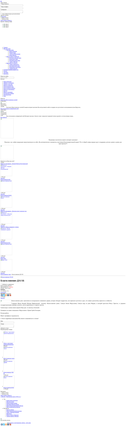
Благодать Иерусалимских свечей (9, 99)
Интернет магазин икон (15, 58)
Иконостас (9, 413)
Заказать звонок (4, 15)
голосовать (3, 292)
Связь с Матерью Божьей (12, 412)
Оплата (5, 71)
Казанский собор (13, 59)
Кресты (5, 90)
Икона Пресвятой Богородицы (14, 411)
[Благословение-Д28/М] (9, 371)
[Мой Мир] (8, 295)
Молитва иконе (10, 401)
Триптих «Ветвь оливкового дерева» (10, 227)
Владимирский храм (14, 65)
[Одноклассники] (6, 295)
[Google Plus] (10, 295)
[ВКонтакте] (2, 295)
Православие (12, 52)
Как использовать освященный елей (10, 108)
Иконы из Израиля (8, 85)
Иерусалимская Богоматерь (13, 407)
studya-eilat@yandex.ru (6, 20)
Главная (5, 47)
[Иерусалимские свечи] (9, 357)
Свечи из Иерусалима (14, 54)
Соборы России (13, 68)
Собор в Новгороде (14, 64)
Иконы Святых (10, 409)
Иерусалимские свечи (9, 358)
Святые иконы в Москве (12, 416)
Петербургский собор (14, 60)
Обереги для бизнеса (9, 83)
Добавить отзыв (5, 328)
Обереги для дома (8, 84)
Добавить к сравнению (8, 284)
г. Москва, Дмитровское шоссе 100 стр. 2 (11, 396)
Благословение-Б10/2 (9, 387)
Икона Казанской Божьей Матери (14, 405)
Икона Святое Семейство (12, 56)
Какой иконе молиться (12, 400)
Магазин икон (7, 48)
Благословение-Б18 (5, 179)
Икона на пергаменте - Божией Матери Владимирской (14, 163)
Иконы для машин (8, 92)
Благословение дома (9, 86)
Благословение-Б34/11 (6, 195)
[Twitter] (4, 295)
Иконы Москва (13, 51)
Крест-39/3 (3, 258)
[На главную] (3, 16)
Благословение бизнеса (9, 88)
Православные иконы (11, 403)
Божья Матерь (12, 55)
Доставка (6, 72)
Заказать (3, 178)
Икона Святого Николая (12, 415)
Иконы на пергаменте (9, 89)
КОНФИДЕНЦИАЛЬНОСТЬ (11, 69)
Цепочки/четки (7, 94)
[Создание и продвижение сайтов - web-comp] (19, 422)
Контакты (6, 73)
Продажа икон (10, 50)
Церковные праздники (15, 67)
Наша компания (7, 81)
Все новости (4, 117)
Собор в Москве (13, 61)
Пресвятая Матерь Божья (12, 404)
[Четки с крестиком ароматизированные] (9, 342)
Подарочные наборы (9, 93)
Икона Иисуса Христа (11, 63)
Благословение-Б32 (5, 242)
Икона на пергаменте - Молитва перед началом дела (14, 211)
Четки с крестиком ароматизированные (9, 344)
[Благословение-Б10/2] (9, 386)
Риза (5, 96)
